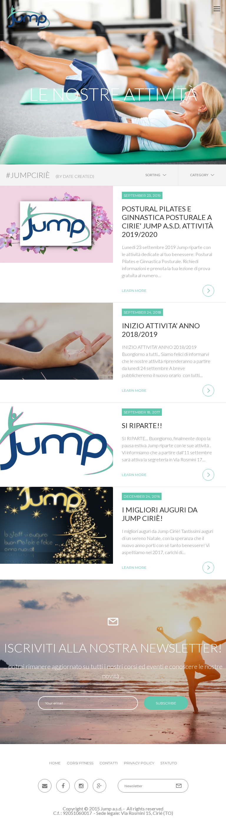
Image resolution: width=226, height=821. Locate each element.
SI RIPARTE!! (142, 425)
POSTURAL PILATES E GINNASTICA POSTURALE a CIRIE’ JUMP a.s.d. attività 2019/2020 (167, 221)
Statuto (168, 763)
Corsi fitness (80, 763)
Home (55, 763)
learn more (134, 290)
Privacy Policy (139, 763)
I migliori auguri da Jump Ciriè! (159, 513)
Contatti (108, 763)
